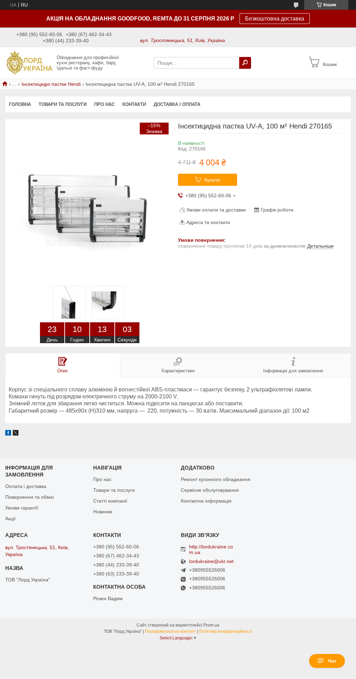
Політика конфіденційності (225, 631)
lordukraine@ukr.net (211, 561)
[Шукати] (245, 63)
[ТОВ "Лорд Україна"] (29, 62)
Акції (10, 518)
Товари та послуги (63, 104)
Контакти (134, 104)
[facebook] (8, 434)
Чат (332, 661)
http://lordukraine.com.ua (211, 549)
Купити (212, 180)
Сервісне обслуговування (210, 490)
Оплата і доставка (25, 486)
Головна (20, 104)
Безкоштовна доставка (274, 19)
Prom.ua (211, 625)
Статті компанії (110, 501)
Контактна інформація (206, 501)
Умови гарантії (21, 508)
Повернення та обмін (29, 497)
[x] (15, 434)
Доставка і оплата (177, 104)
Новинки (102, 511)
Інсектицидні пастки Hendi (51, 84)
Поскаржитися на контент (170, 631)
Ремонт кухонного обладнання (215, 479)
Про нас (104, 104)
